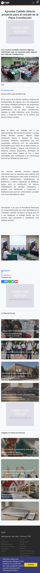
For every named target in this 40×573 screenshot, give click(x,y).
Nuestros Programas (27, 551)
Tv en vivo (4, 542)
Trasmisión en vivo (26, 553)
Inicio (22, 539)
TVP (2, 539)
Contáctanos (24, 542)
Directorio (23, 546)
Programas (5, 548)
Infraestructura (25, 555)
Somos (22, 544)
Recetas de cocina (7, 546)
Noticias (23, 548)
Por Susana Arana (7, 90)
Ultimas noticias (6, 544)
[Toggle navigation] (33, 3)
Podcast (4, 551)
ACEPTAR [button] (31, 564)
